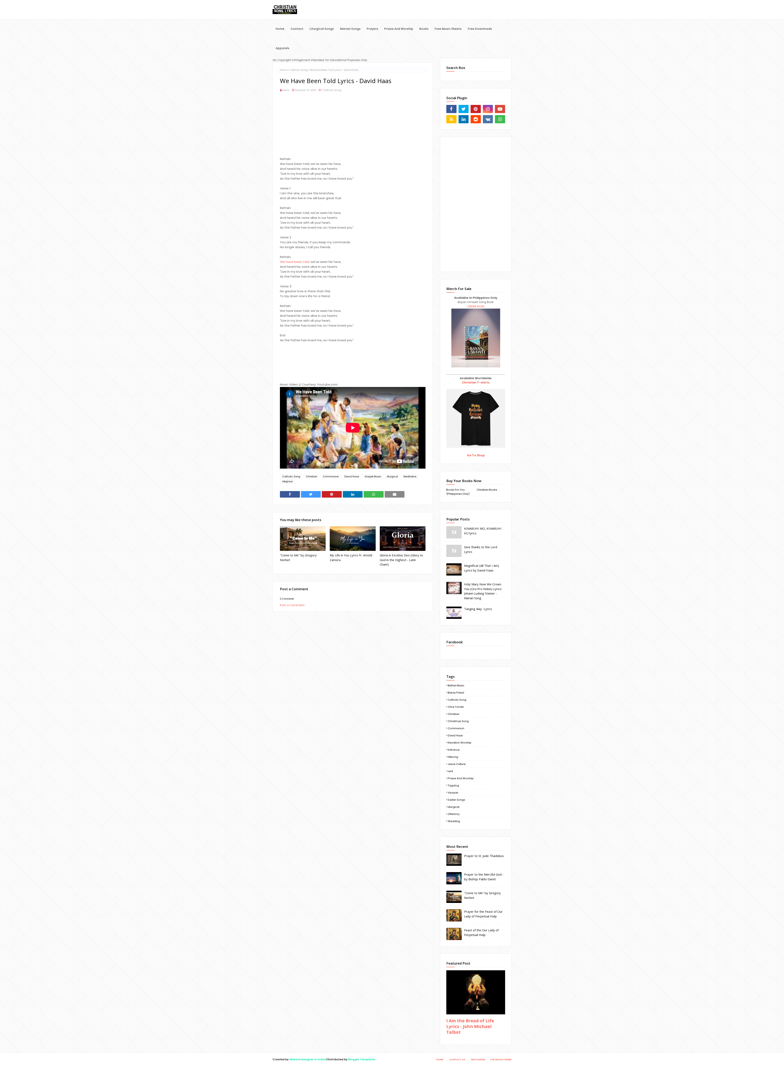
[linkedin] (464, 119)
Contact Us (457, 1059)
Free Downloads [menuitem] (480, 29)
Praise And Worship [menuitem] (398, 29)
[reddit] (476, 119)
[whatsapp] (500, 119)
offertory (454, 814)
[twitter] (464, 109)
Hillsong (453, 757)
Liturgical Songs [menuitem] (322, 29)
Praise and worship (461, 778)
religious (287, 481)
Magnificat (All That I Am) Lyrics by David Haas (481, 568)
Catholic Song (299, 70)
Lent (450, 771)
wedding (454, 821)
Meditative (409, 476)
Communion (331, 476)
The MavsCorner (500, 1059)
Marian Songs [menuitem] (350, 29)
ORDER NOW (475, 306)
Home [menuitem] (280, 29)
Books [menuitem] (424, 29)
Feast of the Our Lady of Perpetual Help (481, 932)
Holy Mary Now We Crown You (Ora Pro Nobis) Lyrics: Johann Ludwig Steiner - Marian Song (483, 591)
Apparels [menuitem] (282, 48)
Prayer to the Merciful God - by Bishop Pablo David (484, 876)
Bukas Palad (456, 693)
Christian (311, 476)
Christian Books (487, 490)
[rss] (451, 119)
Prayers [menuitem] (372, 29)
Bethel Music (456, 685)
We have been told (294, 262)
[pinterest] (476, 109)
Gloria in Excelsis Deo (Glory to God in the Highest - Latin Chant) (401, 559)
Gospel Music (373, 476)
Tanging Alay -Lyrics (478, 609)
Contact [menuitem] (297, 29)
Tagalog (453, 785)
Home (283, 70)
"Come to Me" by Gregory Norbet (298, 557)
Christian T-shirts (476, 382)
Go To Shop (476, 455)
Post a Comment (292, 605)
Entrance (454, 750)
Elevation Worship (459, 743)
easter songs (456, 800)
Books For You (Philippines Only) (458, 492)
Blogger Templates (361, 1059)
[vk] (488, 119)
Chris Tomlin (456, 707)
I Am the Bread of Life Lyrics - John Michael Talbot (470, 1026)
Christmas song (458, 721)
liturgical (392, 476)
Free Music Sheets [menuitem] (448, 29)
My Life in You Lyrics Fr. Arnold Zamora (351, 557)
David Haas (351, 476)
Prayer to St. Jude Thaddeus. (484, 856)
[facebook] (451, 109)
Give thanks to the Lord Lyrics (480, 549)
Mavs (285, 90)
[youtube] (500, 109)
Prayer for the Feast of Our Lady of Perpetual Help (483, 913)
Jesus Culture (457, 764)
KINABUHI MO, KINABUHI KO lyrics (482, 530)
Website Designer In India (307, 1059)
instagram (478, 1059)
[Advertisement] (352, 128)
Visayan (453, 793)
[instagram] (488, 109)
